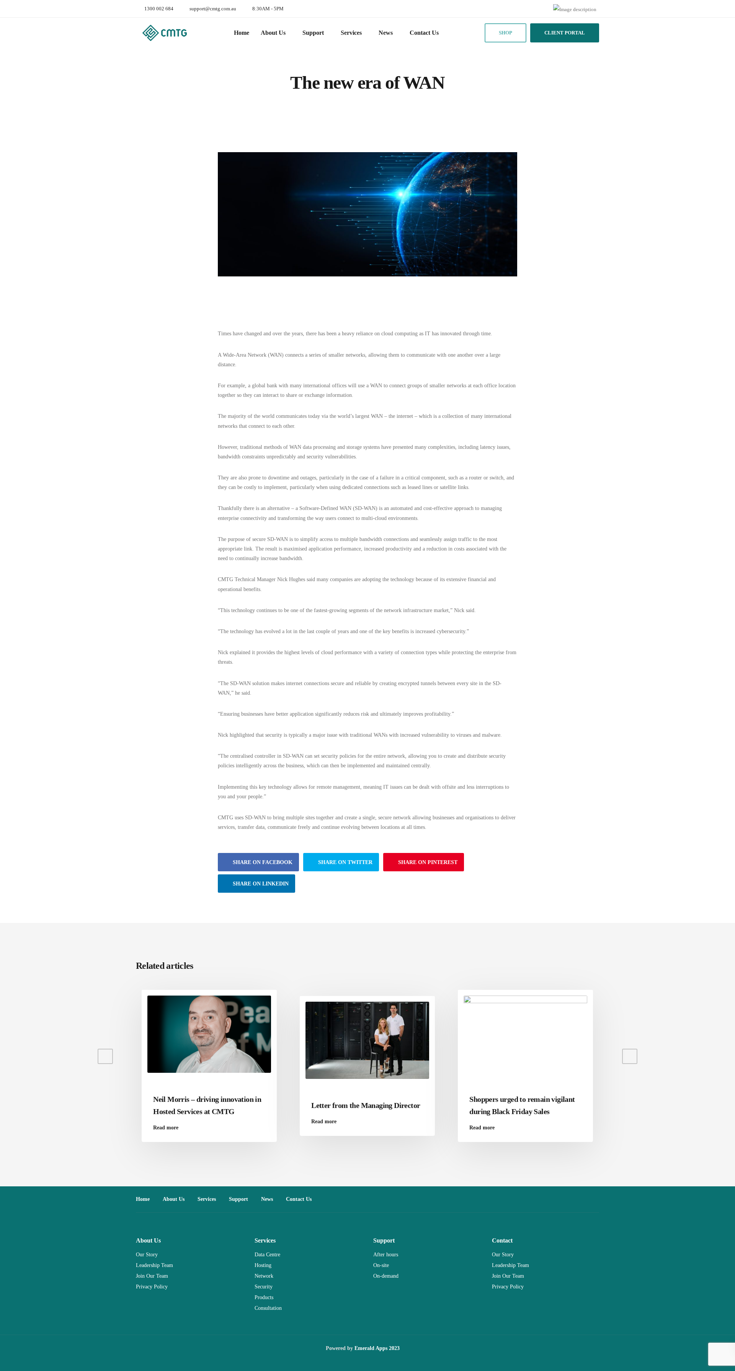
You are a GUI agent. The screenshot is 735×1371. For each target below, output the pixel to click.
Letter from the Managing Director (365, 1105)
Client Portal (564, 33)
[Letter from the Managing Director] (367, 1040)
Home (241, 32)
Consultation (268, 1308)
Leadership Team (154, 1265)
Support (313, 32)
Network (264, 1276)
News (386, 32)
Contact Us (424, 32)
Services (351, 32)
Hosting (263, 1265)
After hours (385, 1254)
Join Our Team (152, 1276)
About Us (273, 32)
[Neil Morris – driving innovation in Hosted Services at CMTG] (209, 1034)
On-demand (386, 1276)
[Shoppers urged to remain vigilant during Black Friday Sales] (525, 1034)
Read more (165, 1128)
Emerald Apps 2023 (377, 1348)
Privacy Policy (152, 1287)
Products (264, 1297)
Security (264, 1287)
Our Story (147, 1254)
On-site (381, 1265)
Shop (505, 33)
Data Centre (267, 1254)
